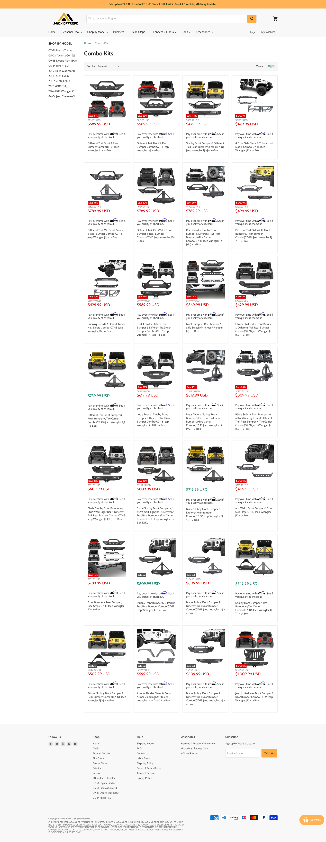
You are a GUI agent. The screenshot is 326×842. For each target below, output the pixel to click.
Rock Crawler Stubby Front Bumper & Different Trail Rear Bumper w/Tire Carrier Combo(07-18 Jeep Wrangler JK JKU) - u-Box (204, 237)
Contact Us (143, 753)
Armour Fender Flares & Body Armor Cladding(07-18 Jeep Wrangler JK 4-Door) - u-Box (154, 697)
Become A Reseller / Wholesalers (199, 743)
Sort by (91, 66)
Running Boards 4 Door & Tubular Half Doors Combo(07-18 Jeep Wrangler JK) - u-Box (107, 327)
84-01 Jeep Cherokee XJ (62, 96)
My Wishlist (268, 32)
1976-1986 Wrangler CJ (61, 91)
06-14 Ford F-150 (58, 65)
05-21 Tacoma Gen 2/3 (105, 787)
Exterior (97, 768)
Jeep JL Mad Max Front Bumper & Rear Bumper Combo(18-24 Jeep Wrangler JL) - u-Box (254, 697)
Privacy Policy (144, 778)
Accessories (203, 32)
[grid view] (268, 66)
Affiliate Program (190, 753)
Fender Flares (100, 763)
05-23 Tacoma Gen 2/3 (62, 55)
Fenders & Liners (163, 32)
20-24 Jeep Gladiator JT (61, 70)
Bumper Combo (101, 753)
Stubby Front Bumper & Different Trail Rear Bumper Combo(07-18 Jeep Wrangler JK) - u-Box (156, 606)
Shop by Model (96, 32)
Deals (96, 748)
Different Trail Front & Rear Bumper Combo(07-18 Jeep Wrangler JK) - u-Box (153, 147)
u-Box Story (143, 758)
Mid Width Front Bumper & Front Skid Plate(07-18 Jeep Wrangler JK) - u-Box (254, 512)
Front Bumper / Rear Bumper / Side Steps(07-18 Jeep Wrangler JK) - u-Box (204, 327)
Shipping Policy (145, 763)
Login (253, 32)
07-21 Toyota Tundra (60, 50)
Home (52, 32)
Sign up (269, 753)
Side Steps (139, 32)
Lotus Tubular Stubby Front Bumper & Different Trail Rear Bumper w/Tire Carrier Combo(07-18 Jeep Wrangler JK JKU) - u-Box (204, 421)
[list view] (273, 66)
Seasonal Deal (70, 32)
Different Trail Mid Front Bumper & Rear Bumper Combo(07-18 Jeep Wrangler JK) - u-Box (106, 234)
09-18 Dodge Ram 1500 (62, 60)
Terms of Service (146, 773)
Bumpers (119, 32)
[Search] (251, 19)
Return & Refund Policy (149, 768)
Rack (185, 32)
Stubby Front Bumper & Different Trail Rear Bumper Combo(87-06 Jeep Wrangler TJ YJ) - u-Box (205, 147)
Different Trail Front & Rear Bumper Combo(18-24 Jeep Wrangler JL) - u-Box (103, 147)
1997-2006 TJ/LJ (57, 86)
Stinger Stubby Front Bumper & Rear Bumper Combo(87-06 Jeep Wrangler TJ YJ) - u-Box (107, 697)
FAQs (140, 748)
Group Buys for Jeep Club (194, 748)
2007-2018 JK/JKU (59, 81)
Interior (97, 773)
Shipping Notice (145, 743)
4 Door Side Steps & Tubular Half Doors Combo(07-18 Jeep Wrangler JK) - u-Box (254, 147)
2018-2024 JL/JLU (58, 76)
